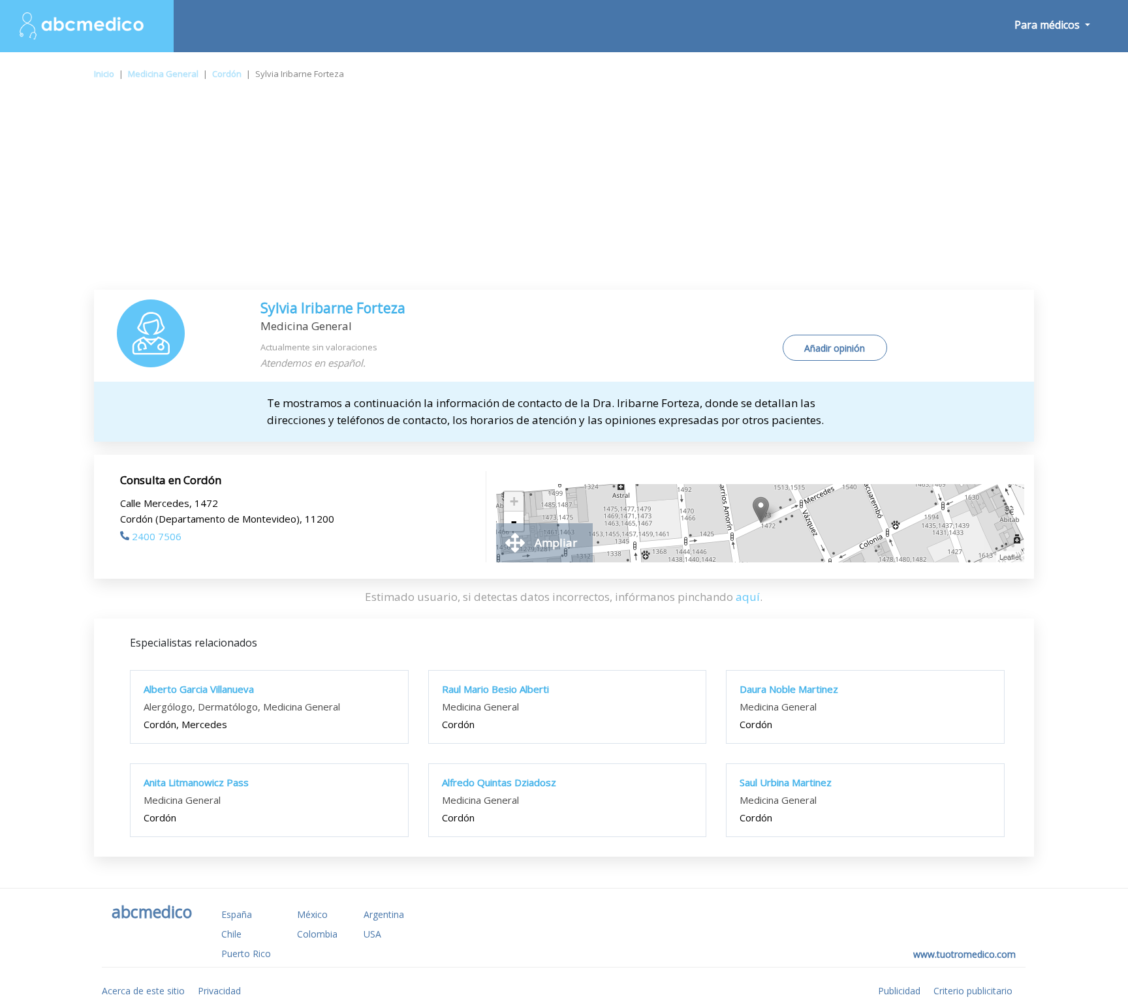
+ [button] (514, 501)
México (312, 914)
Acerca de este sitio (143, 991)
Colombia (317, 934)
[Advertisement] (564, 191)
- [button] (513, 521)
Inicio (104, 74)
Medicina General (163, 74)
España (236, 914)
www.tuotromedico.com (964, 954)
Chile (231, 934)
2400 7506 (156, 536)
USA (372, 934)
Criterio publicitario (972, 991)
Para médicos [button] (1048, 25)
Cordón (227, 74)
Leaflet (1010, 556)
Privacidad (219, 991)
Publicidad (899, 991)
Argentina (384, 914)
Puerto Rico (246, 953)
